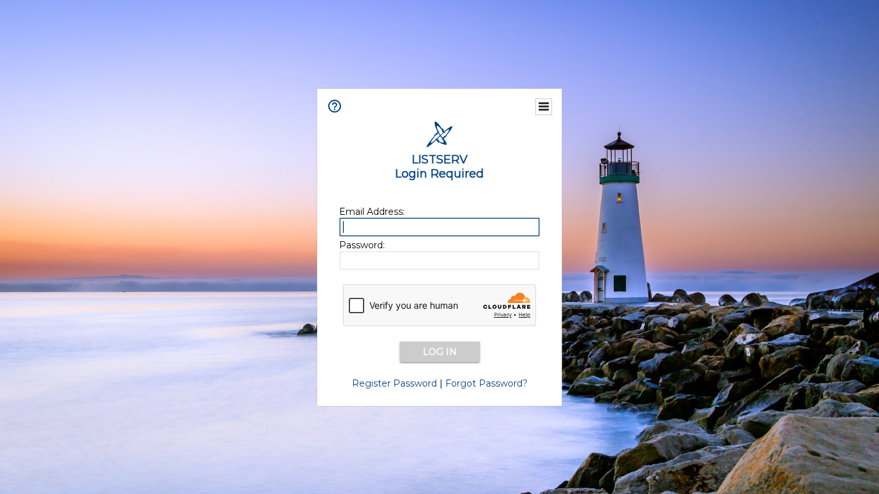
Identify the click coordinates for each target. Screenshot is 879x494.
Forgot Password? (486, 383)
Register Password (394, 383)
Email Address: (372, 211)
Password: (362, 245)
